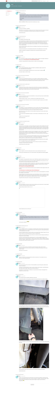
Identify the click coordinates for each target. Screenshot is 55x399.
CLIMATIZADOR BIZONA (19, 181)
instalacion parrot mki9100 (19, 55)
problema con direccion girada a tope (21, 10)
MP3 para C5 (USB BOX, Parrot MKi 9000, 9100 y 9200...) (23, 121)
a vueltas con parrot (18, 64)
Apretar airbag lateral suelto (19, 274)
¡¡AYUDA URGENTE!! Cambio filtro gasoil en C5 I (22, 225)
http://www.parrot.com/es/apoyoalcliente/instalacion (31, 59)
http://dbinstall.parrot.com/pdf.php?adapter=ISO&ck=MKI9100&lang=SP (29, 170)
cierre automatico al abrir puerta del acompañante (22, 75)
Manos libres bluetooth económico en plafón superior (23, 84)
